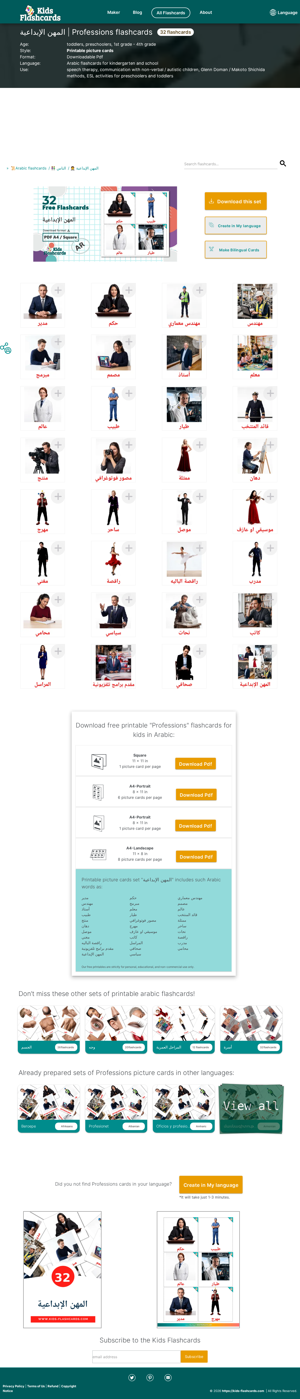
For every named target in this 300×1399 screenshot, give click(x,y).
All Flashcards (171, 12)
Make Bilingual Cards (239, 250)
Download (195, 764)
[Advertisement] (150, 121)
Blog (137, 12)
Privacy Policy (13, 1386)
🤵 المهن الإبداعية (84, 168)
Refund (53, 1386)
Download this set (239, 201)
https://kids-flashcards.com (243, 1391)
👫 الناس (58, 168)
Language (279, 12)
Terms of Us (36, 1386)
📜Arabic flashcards (28, 168)
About (206, 12)
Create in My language (239, 225)
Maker (113, 12)
